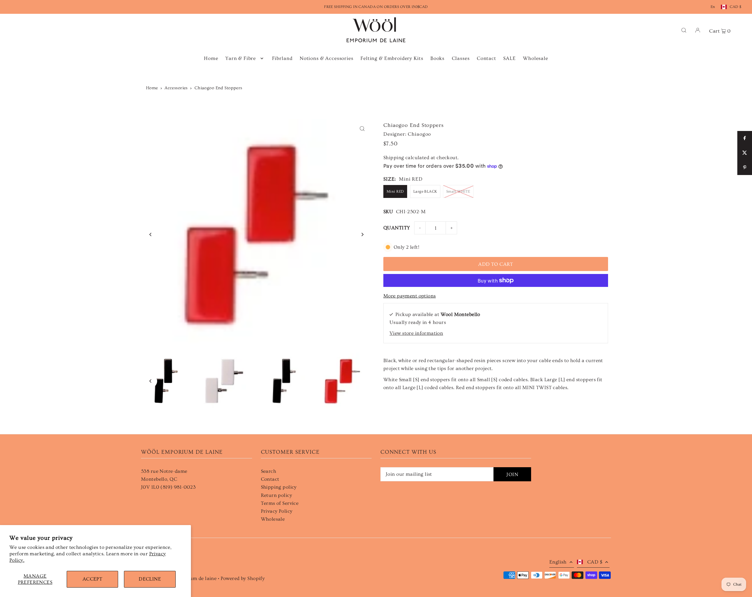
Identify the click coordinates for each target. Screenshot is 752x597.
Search (268, 471)
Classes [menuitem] (461, 58)
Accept (93, 579)
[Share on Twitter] (744, 153)
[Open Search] (684, 29)
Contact (270, 479)
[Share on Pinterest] (744, 167)
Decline (150, 579)
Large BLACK (425, 191)
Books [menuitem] (437, 58)
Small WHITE (458, 191)
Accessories (176, 87)
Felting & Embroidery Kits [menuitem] (391, 58)
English (558, 562)
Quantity (396, 228)
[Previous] (150, 234)
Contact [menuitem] (486, 58)
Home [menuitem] (211, 58)
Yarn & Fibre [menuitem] (240, 58)
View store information (416, 333)
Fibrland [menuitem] (282, 58)
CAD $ (735, 7)
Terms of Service (280, 503)
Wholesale (273, 519)
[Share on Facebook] (744, 138)
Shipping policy (279, 487)
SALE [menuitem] (509, 58)
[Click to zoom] (362, 128)
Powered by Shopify (243, 578)
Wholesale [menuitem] (535, 58)
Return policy (276, 495)
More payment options (409, 296)
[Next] (362, 234)
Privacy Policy (277, 511)
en (713, 7)
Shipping (393, 157)
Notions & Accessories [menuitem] (326, 58)
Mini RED (395, 191)
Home (152, 87)
